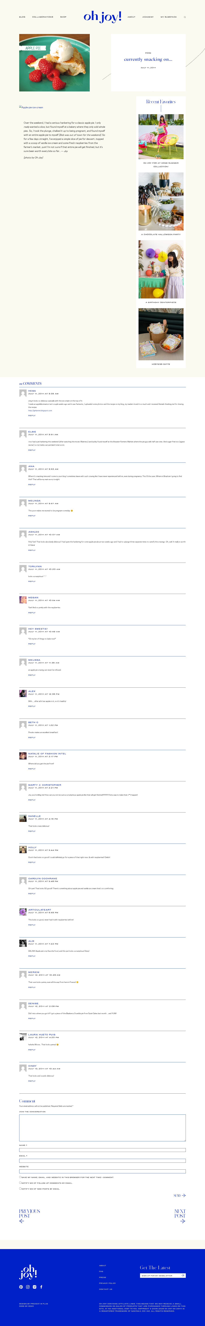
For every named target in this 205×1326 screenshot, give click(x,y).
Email (23, 1156)
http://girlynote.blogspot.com (40, 410)
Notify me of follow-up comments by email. (47, 1183)
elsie (32, 432)
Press (102, 1277)
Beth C (33, 722)
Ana (31, 466)
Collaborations (42, 17)
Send (177, 1195)
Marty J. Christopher (44, 785)
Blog (22, 17)
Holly (32, 847)
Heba (32, 391)
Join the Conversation (32, 1112)
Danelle (34, 816)
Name (23, 1145)
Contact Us (105, 1289)
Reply (32, 415)
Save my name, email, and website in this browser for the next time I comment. (68, 1177)
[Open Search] (185, 17)
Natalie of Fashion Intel (47, 754)
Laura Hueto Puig (42, 1035)
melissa (34, 660)
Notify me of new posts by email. (41, 1189)
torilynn (35, 566)
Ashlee (33, 532)
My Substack (169, 17)
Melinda (34, 501)
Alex (32, 691)
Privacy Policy (107, 1283)
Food (148, 53)
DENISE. (33, 1003)
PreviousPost (29, 1213)
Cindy (32, 1066)
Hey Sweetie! (38, 629)
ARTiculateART (39, 910)
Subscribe (182, 1275)
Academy (148, 17)
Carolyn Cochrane (42, 878)
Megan (33, 597)
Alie (31, 941)
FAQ (101, 1271)
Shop (63, 17)
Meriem (33, 972)
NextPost (180, 1213)
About (132, 17)
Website (24, 1166)
